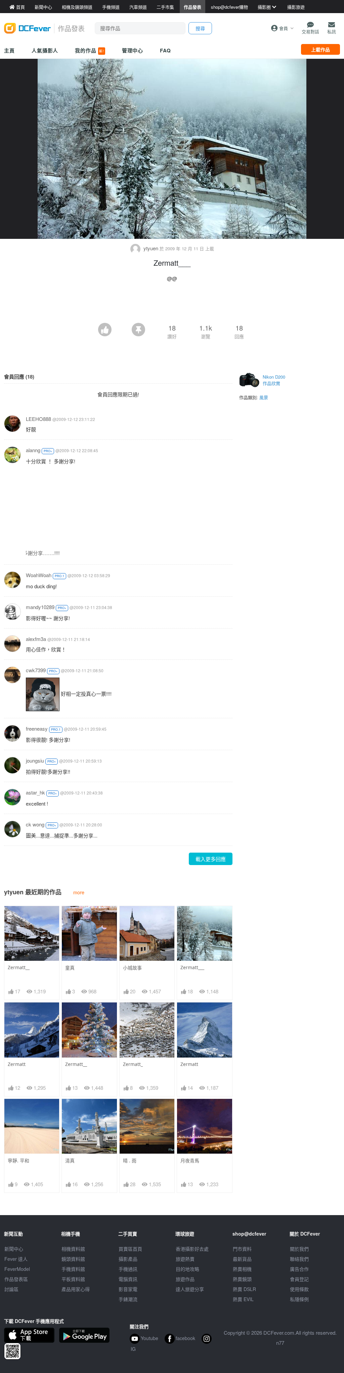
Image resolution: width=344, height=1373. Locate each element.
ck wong (35, 824)
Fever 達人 (16, 1258)
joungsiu (35, 760)
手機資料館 (73, 1268)
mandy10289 (40, 606)
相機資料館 (73, 1248)
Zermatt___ (192, 967)
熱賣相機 (242, 1268)
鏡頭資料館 (73, 1258)
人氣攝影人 (45, 50)
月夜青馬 (189, 1160)
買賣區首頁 (130, 1248)
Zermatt (17, 1064)
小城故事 (132, 967)
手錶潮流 (128, 1299)
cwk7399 (36, 670)
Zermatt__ (19, 967)
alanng (33, 450)
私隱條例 (299, 1299)
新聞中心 (13, 1248)
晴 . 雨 (129, 1160)
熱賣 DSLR (244, 1289)
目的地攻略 (187, 1268)
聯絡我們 (299, 1258)
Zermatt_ (133, 1064)
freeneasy (37, 728)
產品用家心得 (75, 1289)
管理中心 (132, 50)
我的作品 (89, 50)
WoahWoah (38, 574)
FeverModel (17, 1268)
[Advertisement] (172, 304)
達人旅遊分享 (190, 1289)
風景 (263, 397)
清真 (70, 1160)
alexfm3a (36, 638)
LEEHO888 (38, 418)
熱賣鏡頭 (242, 1279)
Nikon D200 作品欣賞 (274, 380)
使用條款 (299, 1289)
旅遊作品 (185, 1279)
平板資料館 (73, 1279)
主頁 (9, 50)
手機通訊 (128, 1268)
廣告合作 (299, 1268)
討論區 (11, 1289)
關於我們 (299, 1248)
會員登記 (299, 1279)
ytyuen (151, 248)
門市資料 (242, 1248)
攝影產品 (128, 1258)
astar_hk (35, 792)
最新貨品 (242, 1258)
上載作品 (320, 49)
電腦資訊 (128, 1279)
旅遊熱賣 (185, 1258)
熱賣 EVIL (243, 1299)
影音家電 (128, 1289)
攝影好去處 (192, 1248)
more (78, 892)
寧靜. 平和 (18, 1160)
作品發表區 (16, 1279)
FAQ (165, 50)
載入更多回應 (211, 858)
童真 (70, 967)
